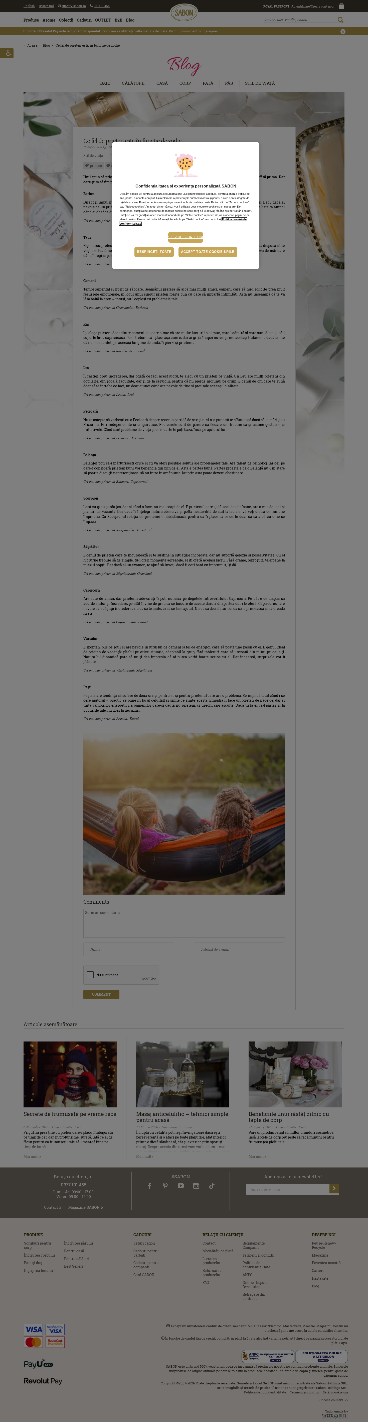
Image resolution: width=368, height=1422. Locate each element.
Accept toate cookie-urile (208, 252)
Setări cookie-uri (185, 237)
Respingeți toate (154, 252)
